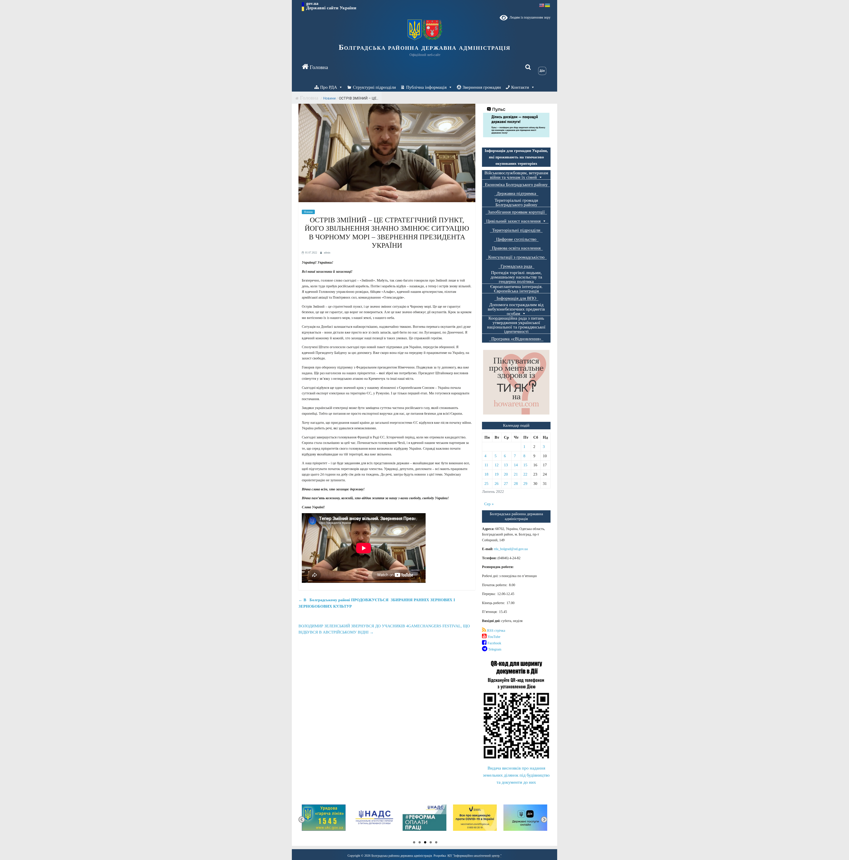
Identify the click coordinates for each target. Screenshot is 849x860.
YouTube (493, 637)
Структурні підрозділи (374, 87)
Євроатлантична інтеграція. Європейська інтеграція (516, 288)
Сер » (489, 504)
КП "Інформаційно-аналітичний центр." (474, 855)
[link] (511, 549)
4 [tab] (430, 843)
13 (506, 465)
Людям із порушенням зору (529, 17)
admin (327, 252)
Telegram (494, 649)
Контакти (520, 87)
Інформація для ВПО (516, 298)
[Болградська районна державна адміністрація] (314, 67)
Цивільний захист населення (513, 221)
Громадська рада (516, 266)
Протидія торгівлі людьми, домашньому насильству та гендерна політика (516, 277)
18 (486, 474)
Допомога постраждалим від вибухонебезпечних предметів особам (516, 309)
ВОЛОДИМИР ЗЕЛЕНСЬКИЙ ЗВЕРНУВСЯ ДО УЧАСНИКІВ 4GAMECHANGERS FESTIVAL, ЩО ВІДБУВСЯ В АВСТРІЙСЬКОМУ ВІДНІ (384, 629)
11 (486, 465)
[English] (542, 5)
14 (516, 465)
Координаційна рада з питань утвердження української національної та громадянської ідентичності (516, 325)
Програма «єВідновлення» (516, 338)
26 (497, 483)
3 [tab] (425, 843)
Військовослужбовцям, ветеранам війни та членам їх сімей (516, 175)
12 (497, 465)
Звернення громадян (482, 87)
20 (506, 474)
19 (497, 474)
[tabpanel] (323, 819)
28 (516, 483)
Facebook (494, 643)
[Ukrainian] (548, 5)
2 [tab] (419, 843)
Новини (329, 98)
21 (516, 474)
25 (486, 483)
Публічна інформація (426, 87)
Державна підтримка (516, 193)
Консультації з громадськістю (516, 257)
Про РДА (328, 87)
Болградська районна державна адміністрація (425, 47)
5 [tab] (436, 843)
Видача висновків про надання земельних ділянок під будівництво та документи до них (516, 775)
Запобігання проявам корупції (516, 212)
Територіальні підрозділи (516, 230)
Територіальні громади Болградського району (516, 202)
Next (544, 819)
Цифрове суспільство (516, 239)
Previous (301, 819)
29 (525, 483)
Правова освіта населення (516, 248)
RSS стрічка (495, 630)
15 (525, 465)
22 (525, 474)
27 (506, 483)
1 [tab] (414, 843)
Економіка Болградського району (516, 184)
